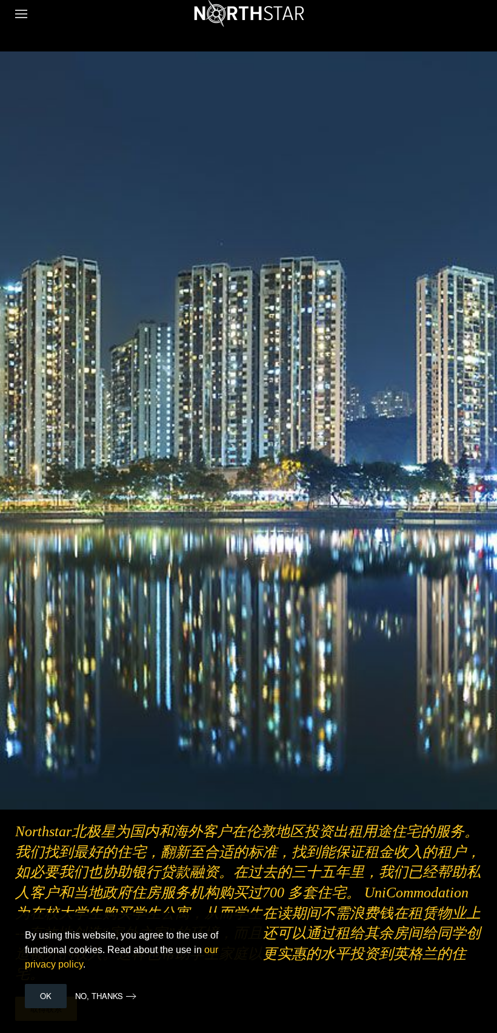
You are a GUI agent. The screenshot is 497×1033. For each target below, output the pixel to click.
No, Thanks (99, 996)
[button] (21, 13)
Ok (46, 996)
